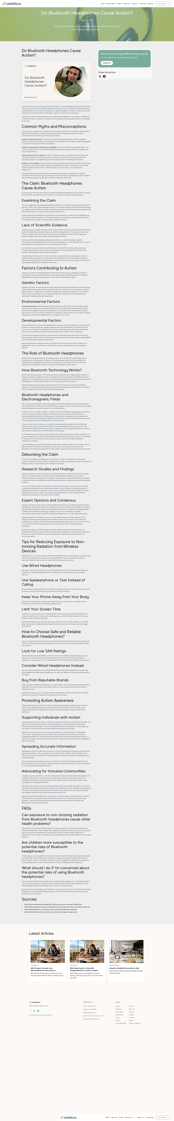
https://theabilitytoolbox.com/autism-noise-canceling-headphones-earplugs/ (50, 909)
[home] (19, 3)
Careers (119, 4)
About (103, 4)
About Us (118, 1006)
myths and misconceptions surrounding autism (49, 131)
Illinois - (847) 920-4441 (89, 1006)
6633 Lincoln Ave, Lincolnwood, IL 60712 (93, 1016)
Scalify (40, 1015)
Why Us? (151, 4)
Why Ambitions (119, 1015)
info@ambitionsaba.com (89, 1012)
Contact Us (107, 63)
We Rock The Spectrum (135, 1023)
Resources (126, 4)
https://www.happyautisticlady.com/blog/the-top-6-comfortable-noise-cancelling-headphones (57, 907)
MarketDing (48, 1015)
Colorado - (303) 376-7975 (90, 1009)
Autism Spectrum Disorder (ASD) (48, 106)
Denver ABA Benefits (121, 1023)
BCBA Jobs (131, 1009)
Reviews (131, 1020)
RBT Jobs (131, 1006)
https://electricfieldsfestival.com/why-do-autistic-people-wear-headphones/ (50, 912)
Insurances (142, 4)
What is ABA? (110, 4)
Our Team (118, 1020)
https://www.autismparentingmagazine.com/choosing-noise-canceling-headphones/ (53, 904)
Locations (134, 4)
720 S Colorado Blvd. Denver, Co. (91, 1019)
